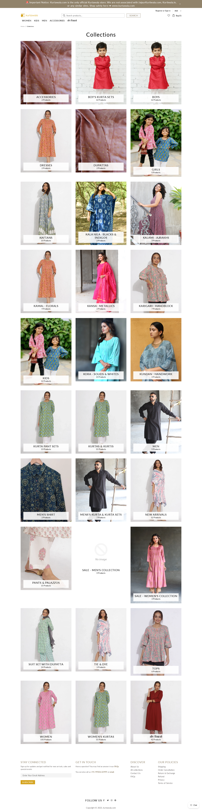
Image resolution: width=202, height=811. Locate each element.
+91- (93, 772)
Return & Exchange (166, 773)
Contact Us (135, 773)
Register (159, 11)
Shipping (162, 766)
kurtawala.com (29, 15)
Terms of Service (165, 783)
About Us (135, 766)
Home (22, 26)
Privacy (161, 780)
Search (133, 15)
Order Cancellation (166, 770)
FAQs (116, 766)
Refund (161, 776)
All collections (137, 770)
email (112, 772)
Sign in (167, 11)
